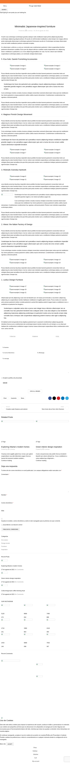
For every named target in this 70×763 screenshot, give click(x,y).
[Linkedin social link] (37, 2)
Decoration (5, 443)
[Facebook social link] (31, 2)
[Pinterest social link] (35, 2)
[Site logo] (35, 6)
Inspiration (40, 443)
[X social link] (33, 2)
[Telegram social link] (39, 2)
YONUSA (12, 336)
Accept (10, 744)
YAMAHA (35, 336)
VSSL (57, 336)
